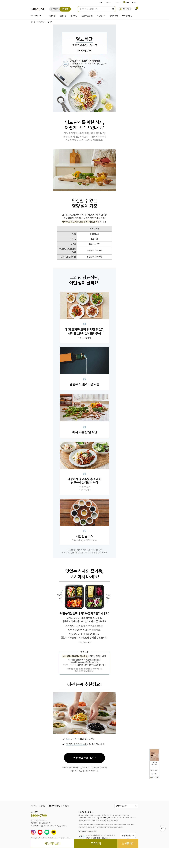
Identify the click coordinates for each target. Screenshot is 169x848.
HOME (33, 22)
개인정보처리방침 (54, 806)
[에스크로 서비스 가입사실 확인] (88, 831)
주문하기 (96, 843)
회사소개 (34, 806)
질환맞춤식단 (40, 22)
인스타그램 (33, 832)
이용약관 (42, 806)
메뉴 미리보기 (52, 843)
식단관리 (65, 9)
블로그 (46, 832)
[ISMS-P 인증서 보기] (82, 837)
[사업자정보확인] (103, 818)
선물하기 (128, 842)
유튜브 (40, 832)
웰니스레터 (114, 16)
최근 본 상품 (154, 770)
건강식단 (73, 16)
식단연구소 (101, 16)
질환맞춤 (62, 16)
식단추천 (52, 16)
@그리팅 (39, 826)
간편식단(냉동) (87, 16)
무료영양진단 (127, 16)
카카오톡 (53, 832)
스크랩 (127, 2)
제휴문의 (66, 806)
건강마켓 (54, 9)
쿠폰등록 (117, 2)
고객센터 (134, 2)
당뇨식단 (49, 22)
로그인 (101, 2)
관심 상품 (153, 774)
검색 (113, 9)
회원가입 (109, 2)
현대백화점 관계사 (121, 806)
